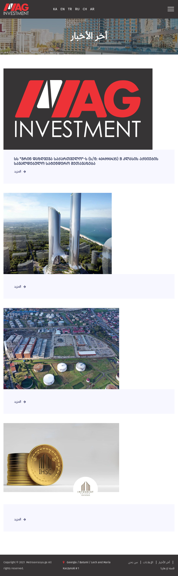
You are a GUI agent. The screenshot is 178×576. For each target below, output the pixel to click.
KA (55, 9)
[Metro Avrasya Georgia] (16, 9)
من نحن (133, 562)
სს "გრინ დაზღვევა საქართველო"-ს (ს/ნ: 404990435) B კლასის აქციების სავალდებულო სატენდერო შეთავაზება (86, 161)
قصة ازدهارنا (168, 568)
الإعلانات (148, 562)
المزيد (17, 171)
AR (92, 9)
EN (62, 9)
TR (70, 9)
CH (85, 9)
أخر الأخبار (164, 562)
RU (77, 9)
